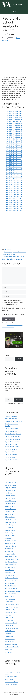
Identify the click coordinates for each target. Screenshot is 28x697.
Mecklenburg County (11, 578)
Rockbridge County (11, 612)
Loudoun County (10, 567)
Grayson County (10, 543)
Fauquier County (10, 530)
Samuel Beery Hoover (11, 682)
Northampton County (11, 588)
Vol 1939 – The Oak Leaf (14, 135)
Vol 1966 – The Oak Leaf (14, 189)
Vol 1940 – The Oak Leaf (14, 137)
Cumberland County (11, 519)
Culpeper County (10, 517)
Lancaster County (10, 564)
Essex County (9, 525)
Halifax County (9, 548)
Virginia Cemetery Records (13, 434)
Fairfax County (9, 527)
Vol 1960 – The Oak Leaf (14, 177)
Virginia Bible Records (11, 428)
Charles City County (11, 509)
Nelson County (9, 583)
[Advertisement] (14, 60)
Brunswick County (10, 501)
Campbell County (10, 503)
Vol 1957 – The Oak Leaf (14, 171)
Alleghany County (10, 487)
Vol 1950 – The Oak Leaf (14, 157)
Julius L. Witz (9, 679)
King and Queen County (12, 559)
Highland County (10, 551)
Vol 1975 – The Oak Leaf (14, 206)
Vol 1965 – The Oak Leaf (14, 187)
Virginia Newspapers (11, 454)
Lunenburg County (10, 572)
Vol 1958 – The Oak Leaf (14, 173)
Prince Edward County (12, 604)
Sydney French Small (11, 684)
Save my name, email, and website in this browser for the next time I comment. (13, 302)
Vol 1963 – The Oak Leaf (14, 183)
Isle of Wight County (11, 556)
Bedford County (10, 495)
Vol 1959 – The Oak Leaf (14, 175)
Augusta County (10, 490)
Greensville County (10, 546)
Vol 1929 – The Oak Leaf (14, 117)
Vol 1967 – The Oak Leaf (14, 191)
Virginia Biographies (11, 431)
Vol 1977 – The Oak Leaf (14, 210)
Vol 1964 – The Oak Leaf (14, 185)
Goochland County (10, 541)
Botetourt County (10, 498)
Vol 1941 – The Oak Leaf (14, 139)
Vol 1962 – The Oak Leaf (14, 181)
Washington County (11, 644)
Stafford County (10, 631)
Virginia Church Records (12, 439)
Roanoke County (10, 609)
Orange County (9, 596)
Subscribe (18, 399)
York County (8, 652)
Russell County (9, 617)
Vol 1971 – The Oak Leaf (13, 198)
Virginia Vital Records (11, 460)
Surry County (9, 636)
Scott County (9, 620)
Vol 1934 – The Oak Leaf (14, 125)
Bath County (8, 493)
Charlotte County (10, 511)
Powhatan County (10, 602)
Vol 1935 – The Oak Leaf (14, 127)
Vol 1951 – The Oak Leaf (13, 159)
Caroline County (10, 506)
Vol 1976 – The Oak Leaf (14, 208)
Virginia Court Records (12, 442)
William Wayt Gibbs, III (12, 676)
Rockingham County (11, 615)
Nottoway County (10, 594)
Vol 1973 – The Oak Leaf (14, 202)
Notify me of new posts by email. (14, 314)
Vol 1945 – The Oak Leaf (14, 147)
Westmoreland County (12, 647)
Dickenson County (10, 522)
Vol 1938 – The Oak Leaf (14, 133)
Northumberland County (12, 591)
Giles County (9, 538)
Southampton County (11, 628)
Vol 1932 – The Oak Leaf (14, 123)
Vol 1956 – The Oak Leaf (14, 169)
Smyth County (9, 625)
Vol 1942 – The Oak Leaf (14, 141)
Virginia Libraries (10, 452)
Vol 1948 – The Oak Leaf (14, 153)
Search (7, 355)
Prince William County (11, 607)
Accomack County (10, 482)
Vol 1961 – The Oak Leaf (14, 179)
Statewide (7, 249)
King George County (11, 562)
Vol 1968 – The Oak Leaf (14, 193)
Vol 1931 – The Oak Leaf (14, 121)
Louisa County (9, 570)
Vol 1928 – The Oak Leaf (14, 115)
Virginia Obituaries (10, 457)
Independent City (10, 554)
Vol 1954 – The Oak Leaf (14, 165)
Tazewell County (10, 639)
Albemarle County (10, 485)
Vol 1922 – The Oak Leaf (14, 111)
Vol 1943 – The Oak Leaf (14, 143)
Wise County (9, 649)
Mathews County (10, 575)
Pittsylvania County (11, 599)
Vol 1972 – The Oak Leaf (14, 200)
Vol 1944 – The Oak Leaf (14, 145)
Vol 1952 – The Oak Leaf (14, 161)
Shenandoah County (11, 623)
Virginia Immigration (11, 449)
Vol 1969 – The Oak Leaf (14, 194)
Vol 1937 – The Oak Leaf (14, 131)
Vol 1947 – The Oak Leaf (14, 151)
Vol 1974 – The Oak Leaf (14, 204)
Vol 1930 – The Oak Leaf (14, 119)
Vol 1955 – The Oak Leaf (14, 167)
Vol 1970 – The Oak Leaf (14, 197)
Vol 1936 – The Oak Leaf (14, 129)
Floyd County (9, 533)
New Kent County (10, 586)
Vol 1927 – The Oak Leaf (14, 113)
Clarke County (9, 514)
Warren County (9, 641)
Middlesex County (10, 580)
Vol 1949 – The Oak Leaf (14, 155)
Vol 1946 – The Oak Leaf (14, 149)
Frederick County (10, 535)
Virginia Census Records (12, 436)
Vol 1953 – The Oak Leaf (14, 163)
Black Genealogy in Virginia (13, 421)
